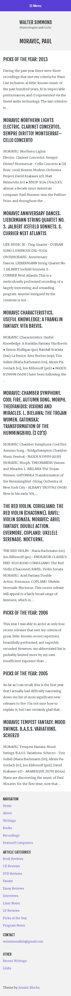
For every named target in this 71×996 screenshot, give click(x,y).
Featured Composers (18, 843)
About (7, 813)
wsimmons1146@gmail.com (23, 941)
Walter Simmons (35, 22)
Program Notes (14, 925)
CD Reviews (11, 866)
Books (7, 828)
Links (7, 968)
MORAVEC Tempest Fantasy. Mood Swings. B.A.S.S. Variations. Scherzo (34, 728)
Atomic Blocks (29, 987)
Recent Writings (15, 961)
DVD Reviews (12, 874)
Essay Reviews (13, 888)
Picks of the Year (15, 918)
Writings (9, 821)
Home (7, 806)
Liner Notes (11, 903)
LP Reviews (11, 911)
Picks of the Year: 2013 (25, 59)
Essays (8, 881)
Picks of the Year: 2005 (25, 674)
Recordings (11, 835)
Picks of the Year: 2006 (25, 613)
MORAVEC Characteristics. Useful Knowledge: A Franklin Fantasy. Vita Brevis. (33, 319)
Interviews (10, 896)
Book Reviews (13, 859)
